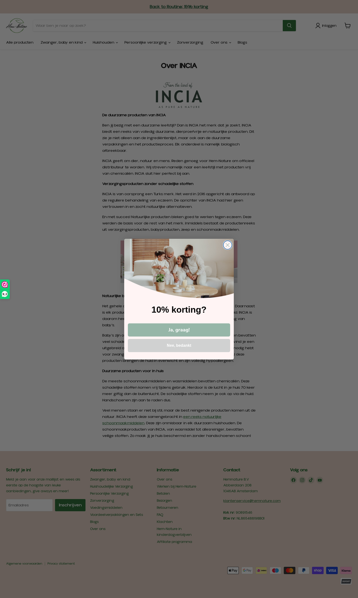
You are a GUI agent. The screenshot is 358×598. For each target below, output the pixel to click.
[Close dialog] (227, 245)
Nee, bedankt (179, 345)
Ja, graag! (179, 330)
